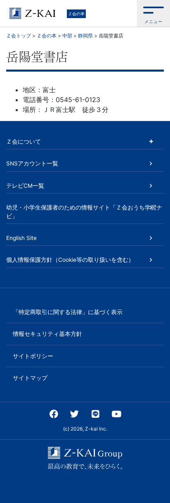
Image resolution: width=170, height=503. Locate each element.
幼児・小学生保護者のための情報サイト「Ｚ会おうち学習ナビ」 (84, 211)
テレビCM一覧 (25, 185)
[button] (153, 13)
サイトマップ (30, 378)
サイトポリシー (33, 356)
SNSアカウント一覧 (32, 163)
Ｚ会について (23, 141)
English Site (21, 238)
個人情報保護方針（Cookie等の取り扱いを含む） (70, 259)
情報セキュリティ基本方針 (47, 334)
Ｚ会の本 (76, 13)
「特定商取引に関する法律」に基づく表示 (68, 312)
